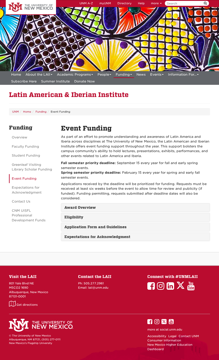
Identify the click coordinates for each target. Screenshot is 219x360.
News (141, 74)
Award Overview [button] (80, 207)
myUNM (105, 3)
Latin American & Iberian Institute (69, 94)
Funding (123, 74)
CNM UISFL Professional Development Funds (29, 215)
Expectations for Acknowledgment (26, 190)
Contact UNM (189, 336)
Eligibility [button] (73, 217)
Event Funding (24, 179)
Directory (124, 3)
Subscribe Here (24, 81)
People (103, 74)
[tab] (135, 207)
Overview (19, 137)
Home (16, 74)
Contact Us (21, 201)
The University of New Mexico (31, 7)
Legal (172, 336)
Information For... (182, 74)
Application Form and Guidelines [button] (95, 227)
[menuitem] (16, 74)
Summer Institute (55, 81)
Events (155, 74)
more (155, 3)
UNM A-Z (86, 3)
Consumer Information (164, 340)
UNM (15, 111)
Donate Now (84, 81)
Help (141, 3)
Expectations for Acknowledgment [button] (97, 237)
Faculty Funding (25, 146)
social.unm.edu (171, 329)
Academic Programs (74, 74)
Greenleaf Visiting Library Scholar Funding (32, 167)
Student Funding (26, 155)
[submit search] (205, 3)
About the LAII (37, 74)
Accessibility (156, 336)
